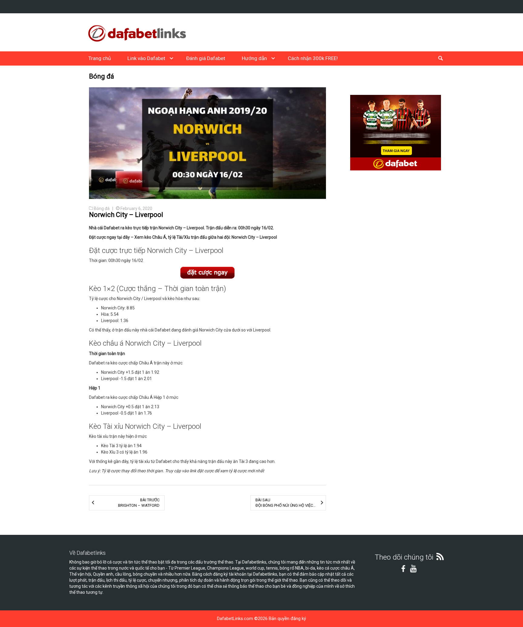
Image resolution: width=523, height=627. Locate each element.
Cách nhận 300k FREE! (313, 58)
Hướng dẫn (254, 58)
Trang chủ (99, 58)
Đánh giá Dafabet (205, 58)
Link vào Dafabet (146, 58)
